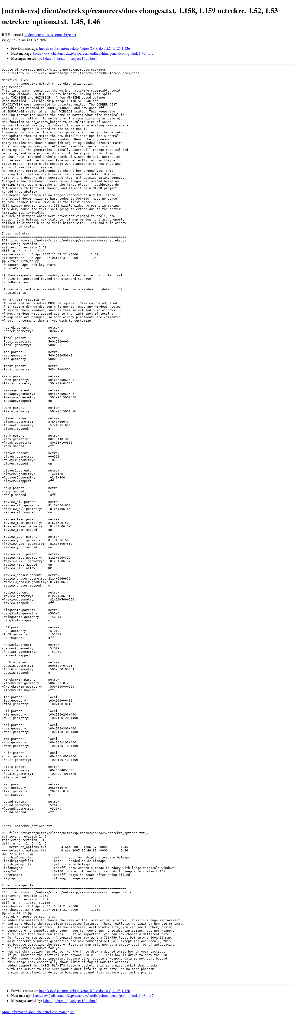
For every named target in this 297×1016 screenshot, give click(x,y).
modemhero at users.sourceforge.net (50, 34)
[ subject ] (76, 58)
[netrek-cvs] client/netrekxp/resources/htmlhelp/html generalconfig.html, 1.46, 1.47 (93, 53)
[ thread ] (61, 58)
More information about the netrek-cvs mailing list (38, 1011)
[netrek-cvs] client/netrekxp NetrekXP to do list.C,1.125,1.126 (84, 48)
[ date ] (48, 58)
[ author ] (90, 58)
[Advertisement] (265, 79)
